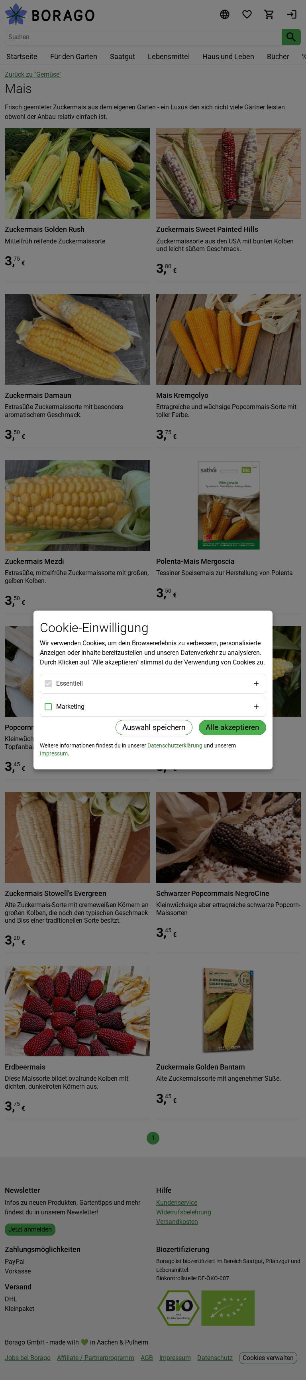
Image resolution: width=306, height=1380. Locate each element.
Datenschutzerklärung (174, 745)
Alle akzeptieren (232, 727)
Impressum (54, 753)
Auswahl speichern (154, 727)
